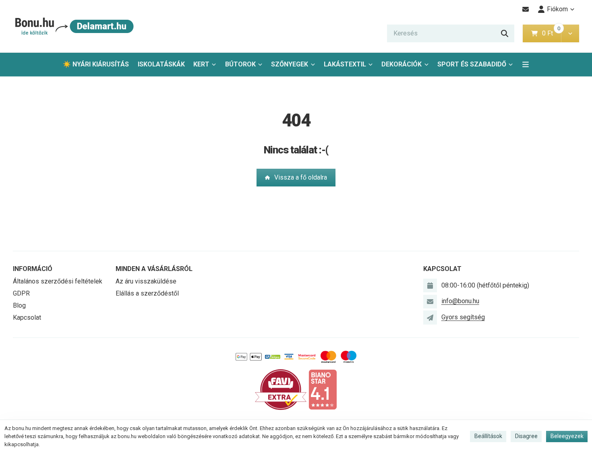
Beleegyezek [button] (567, 436)
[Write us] (430, 317)
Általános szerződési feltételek (57, 281)
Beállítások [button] (488, 436)
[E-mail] (525, 9)
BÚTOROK (240, 64)
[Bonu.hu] (73, 26)
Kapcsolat (27, 317)
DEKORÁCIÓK (401, 64)
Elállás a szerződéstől (147, 293)
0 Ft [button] (551, 33)
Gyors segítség (463, 317)
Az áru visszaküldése (146, 281)
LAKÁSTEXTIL (345, 64)
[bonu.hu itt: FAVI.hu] (280, 389)
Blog (19, 305)
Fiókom (557, 9)
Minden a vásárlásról (154, 269)
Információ (32, 269)
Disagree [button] (526, 436)
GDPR (21, 293)
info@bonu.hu (460, 301)
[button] (570, 33)
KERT (201, 64)
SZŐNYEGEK (289, 64)
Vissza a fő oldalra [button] (300, 177)
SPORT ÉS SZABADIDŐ (471, 64)
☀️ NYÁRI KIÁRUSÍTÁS (96, 64)
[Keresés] (504, 33)
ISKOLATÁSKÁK (161, 64)
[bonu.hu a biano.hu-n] (322, 389)
